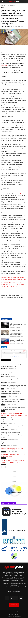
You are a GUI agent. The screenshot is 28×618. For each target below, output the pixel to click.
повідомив (20, 193)
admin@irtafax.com (16, 591)
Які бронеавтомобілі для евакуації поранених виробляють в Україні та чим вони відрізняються (13, 372)
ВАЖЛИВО (3, 417)
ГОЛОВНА (3, 5)
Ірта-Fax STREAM (7, 26)
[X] (14, 307)
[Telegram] (10, 307)
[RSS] (12, 598)
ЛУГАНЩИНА (4, 439)
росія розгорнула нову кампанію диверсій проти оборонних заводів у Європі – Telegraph (18, 340)
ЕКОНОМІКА (4, 429)
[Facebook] (7, 307)
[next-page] (5, 467)
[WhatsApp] (20, 307)
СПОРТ (3, 368)
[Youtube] (21, 598)
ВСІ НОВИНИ (9, 5)
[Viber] (17, 307)
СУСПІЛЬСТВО (4, 382)
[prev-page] (2, 467)
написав (4, 65)
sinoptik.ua (16, 356)
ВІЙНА (3, 404)
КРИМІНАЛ (4, 445)
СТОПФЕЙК (4, 396)
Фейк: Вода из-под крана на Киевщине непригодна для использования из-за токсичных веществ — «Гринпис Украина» (12, 393)
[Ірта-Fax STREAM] (2, 27)
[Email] (23, 307)
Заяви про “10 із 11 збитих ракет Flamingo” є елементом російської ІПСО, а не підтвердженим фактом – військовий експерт (13, 401)
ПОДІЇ (14, 5)
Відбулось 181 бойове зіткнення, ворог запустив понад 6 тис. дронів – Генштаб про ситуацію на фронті (18, 324)
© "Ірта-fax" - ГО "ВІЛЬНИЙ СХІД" (14, 612)
